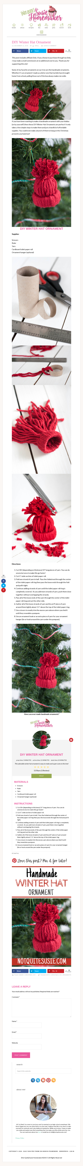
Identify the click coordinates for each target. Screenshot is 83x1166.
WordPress (63, 1151)
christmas (55, 975)
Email (14, 1032)
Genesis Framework (50, 1151)
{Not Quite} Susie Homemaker (41, 13)
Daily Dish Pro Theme (31, 1151)
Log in (72, 1151)
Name (14, 1021)
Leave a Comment (50, 45)
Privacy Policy (19, 1138)
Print (41, 776)
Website (15, 1043)
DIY (34, 975)
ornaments (66, 975)
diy (61, 975)
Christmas (28, 975)
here (39, 1132)
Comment (16, 997)
